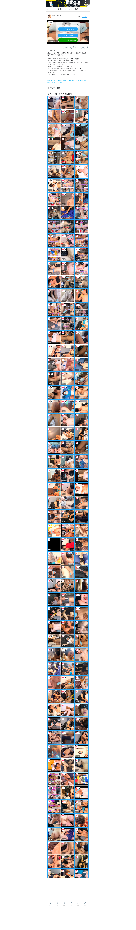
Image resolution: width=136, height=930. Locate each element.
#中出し (49, 82)
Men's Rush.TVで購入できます (67, 40)
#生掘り (65, 80)
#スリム (54, 82)
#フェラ (86, 80)
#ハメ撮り (54, 80)
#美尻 (77, 80)
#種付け (60, 80)
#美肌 (82, 80)
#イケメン (60, 82)
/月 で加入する (68, 29)
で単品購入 (68, 35)
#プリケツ (72, 80)
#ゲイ (48, 80)
